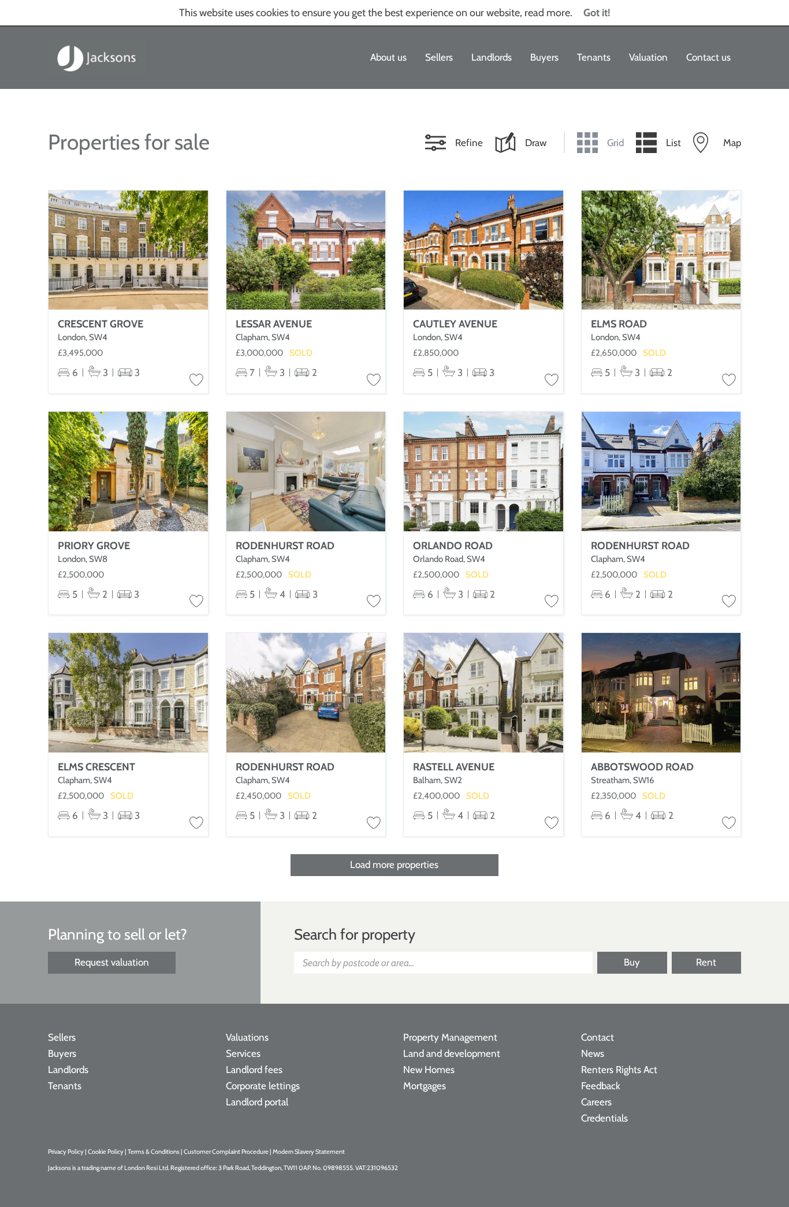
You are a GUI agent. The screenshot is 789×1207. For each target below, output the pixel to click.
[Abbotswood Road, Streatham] (661, 692)
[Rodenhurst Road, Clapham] (306, 471)
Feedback (600, 1085)
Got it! (597, 12)
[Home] (97, 57)
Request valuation (112, 962)
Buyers (544, 57)
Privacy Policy (66, 1152)
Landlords (491, 57)
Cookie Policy (106, 1152)
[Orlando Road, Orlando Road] (483, 471)
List (673, 142)
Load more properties (394, 864)
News (592, 1053)
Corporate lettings (263, 1085)
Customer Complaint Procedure (227, 1152)
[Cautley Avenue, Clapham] (483, 250)
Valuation (648, 57)
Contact (597, 1037)
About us (388, 57)
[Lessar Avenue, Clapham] (306, 250)
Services (243, 1053)
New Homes (429, 1069)
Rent (706, 962)
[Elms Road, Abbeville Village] (661, 250)
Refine (469, 142)
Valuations (247, 1037)
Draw (535, 142)
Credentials (604, 1118)
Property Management (450, 1037)
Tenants (594, 57)
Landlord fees (254, 1069)
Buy (632, 962)
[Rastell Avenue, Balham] (483, 692)
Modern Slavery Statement (309, 1152)
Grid (615, 142)
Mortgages (424, 1085)
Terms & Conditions (154, 1152)
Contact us (708, 57)
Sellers (439, 57)
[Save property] (196, 381)
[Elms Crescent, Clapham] (128, 692)
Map (732, 142)
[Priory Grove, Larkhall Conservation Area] (128, 471)
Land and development (451, 1053)
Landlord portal (257, 1102)
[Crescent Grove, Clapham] (128, 250)
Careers (596, 1102)
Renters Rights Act (619, 1069)
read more (547, 12)
